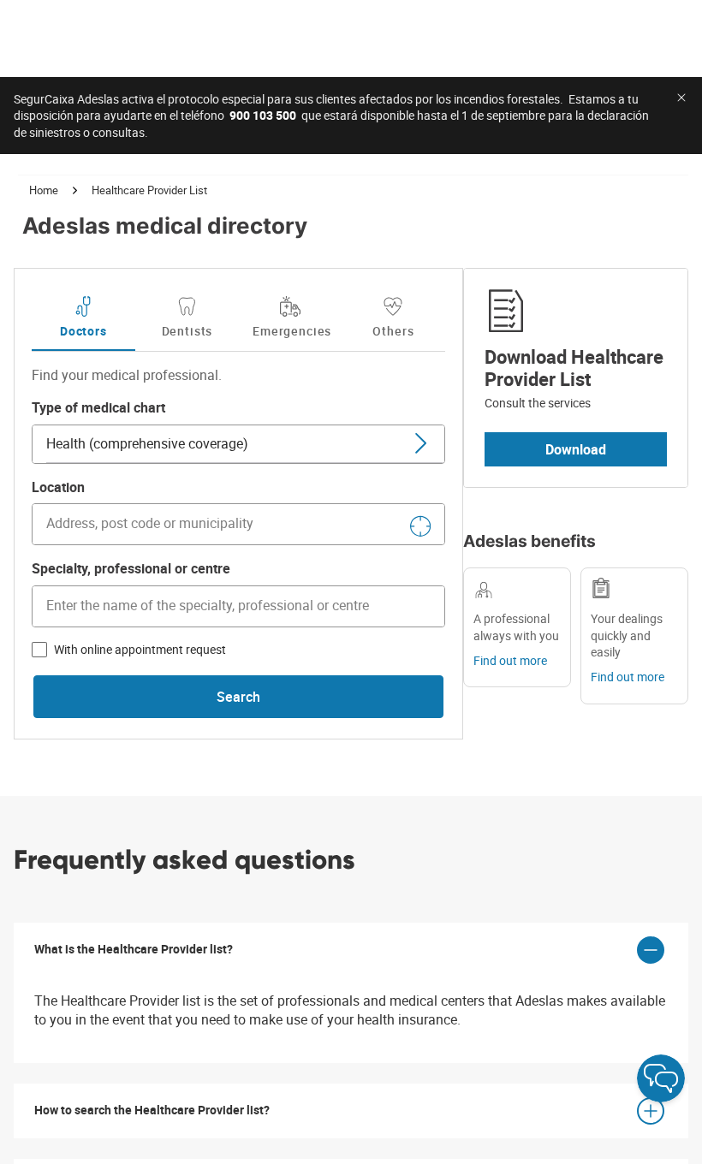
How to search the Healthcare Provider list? (152, 1110)
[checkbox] (39, 649)
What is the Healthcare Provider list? (133, 949)
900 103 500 (262, 115)
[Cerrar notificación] (681, 97)
